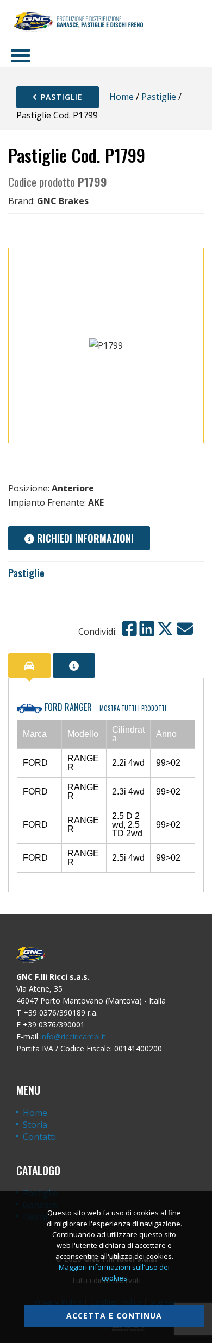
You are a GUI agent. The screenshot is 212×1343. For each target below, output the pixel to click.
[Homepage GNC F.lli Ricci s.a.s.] (78, 22)
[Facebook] (129, 629)
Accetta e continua (114, 1315)
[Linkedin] (147, 629)
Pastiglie (60, 97)
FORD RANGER (104, 707)
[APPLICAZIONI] (29, 665)
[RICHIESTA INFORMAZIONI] (74, 665)
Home (121, 97)
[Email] (185, 629)
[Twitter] (165, 629)
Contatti (39, 1137)
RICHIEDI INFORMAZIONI (84, 538)
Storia (35, 1125)
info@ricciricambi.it (73, 1036)
